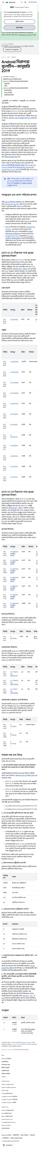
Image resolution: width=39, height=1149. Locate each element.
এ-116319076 (14, 456)
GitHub (4, 1076)
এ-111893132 (14, 424)
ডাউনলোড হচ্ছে (6, 1064)
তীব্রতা (25, 269)
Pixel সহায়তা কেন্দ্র (6, 1113)
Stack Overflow (6, 1125)
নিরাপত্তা (14, 57)
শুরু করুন (19, 28)
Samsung (26, 996)
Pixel (3, 998)
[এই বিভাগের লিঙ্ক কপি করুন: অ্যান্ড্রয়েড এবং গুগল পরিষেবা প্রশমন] (3, 198)
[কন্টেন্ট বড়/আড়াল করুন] (16, 77)
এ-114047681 (14, 372)
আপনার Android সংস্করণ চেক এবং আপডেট (23, 118)
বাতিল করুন (19, 22)
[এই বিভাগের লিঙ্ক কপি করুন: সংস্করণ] (10, 1010)
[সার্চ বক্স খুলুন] (22, 2)
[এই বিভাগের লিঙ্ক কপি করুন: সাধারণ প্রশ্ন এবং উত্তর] (24, 755)
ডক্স (8, 57)
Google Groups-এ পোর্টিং (9, 1102)
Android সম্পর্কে (6, 1135)
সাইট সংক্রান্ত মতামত (16, 1138)
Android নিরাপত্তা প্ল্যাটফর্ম (12, 202)
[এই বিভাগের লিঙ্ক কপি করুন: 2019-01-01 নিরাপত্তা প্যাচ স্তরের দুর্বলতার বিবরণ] (18, 256)
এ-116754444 (14, 393)
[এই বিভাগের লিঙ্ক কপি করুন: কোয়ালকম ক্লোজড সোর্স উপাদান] (29, 700)
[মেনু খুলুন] (3, 2)
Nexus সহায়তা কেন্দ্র (7, 1116)
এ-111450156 (14, 414)
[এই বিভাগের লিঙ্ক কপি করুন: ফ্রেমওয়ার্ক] (12, 288)
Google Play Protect (12, 204)
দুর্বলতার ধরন (17, 269)
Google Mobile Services (9, 1122)
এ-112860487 (14, 361)
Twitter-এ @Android (8, 1084)
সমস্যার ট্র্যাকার (5, 1128)
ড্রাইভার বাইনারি (6, 1073)
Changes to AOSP (25, 35)
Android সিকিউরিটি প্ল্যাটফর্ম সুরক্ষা (13, 165)
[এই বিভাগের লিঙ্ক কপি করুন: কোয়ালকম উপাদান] (19, 647)
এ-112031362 (14, 319)
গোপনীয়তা (6, 1138)
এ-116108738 (14, 445)
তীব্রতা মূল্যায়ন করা (11, 157)
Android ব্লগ (5, 1090)
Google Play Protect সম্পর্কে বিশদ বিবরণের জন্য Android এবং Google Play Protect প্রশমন (19, 167)
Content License (25, 1042)
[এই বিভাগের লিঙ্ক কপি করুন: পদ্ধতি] (8, 330)
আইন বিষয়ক (24, 1135)
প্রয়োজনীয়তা (5, 1061)
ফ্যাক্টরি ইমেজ (5, 1070)
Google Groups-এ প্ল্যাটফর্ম (9, 1096)
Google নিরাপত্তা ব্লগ (7, 1093)
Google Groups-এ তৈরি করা (9, 1099)
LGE (31, 996)
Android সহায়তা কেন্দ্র (8, 1110)
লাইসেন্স (32, 1135)
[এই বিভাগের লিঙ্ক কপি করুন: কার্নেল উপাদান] (15, 529)
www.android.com (7, 1119)
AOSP (3, 57)
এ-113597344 (14, 403)
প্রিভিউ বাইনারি (5, 1067)
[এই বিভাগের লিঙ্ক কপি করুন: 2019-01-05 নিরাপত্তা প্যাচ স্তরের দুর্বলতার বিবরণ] (18, 495)
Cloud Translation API (16, 46)
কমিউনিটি (16, 1135)
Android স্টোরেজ (6, 1058)
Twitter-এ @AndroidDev (9, 1087)
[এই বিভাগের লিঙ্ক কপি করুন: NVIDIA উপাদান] (16, 614)
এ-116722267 (14, 466)
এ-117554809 (14, 382)
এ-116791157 (14, 477)
